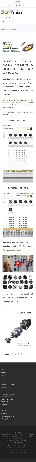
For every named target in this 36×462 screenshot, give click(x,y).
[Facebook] (9, 5)
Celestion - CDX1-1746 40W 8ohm (17, 165)
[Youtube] (23, 5)
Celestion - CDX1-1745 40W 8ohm (17, 161)
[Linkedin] (16, 5)
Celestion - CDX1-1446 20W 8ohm (17, 153)
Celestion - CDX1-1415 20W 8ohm (17, 217)
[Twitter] (20, 5)
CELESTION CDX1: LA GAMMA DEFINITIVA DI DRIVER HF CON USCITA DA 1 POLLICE (14, 29)
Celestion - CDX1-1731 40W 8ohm (17, 227)
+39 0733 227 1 (13, 440)
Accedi (18, 1)
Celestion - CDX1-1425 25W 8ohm (17, 219)
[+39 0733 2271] (27, 5)
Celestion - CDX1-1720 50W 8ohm (17, 223)
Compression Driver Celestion (16, 100)
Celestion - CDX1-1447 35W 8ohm (17, 159)
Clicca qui (5, 307)
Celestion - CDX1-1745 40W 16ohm (18, 163)
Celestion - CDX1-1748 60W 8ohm (17, 169)
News (7, 29)
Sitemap (9, 447)
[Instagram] (12, 5)
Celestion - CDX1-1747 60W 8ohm (17, 167)
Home (3, 29)
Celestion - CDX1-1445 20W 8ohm (17, 155)
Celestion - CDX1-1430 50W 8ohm (17, 221)
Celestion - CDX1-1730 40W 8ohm (17, 225)
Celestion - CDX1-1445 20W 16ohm (18, 157)
